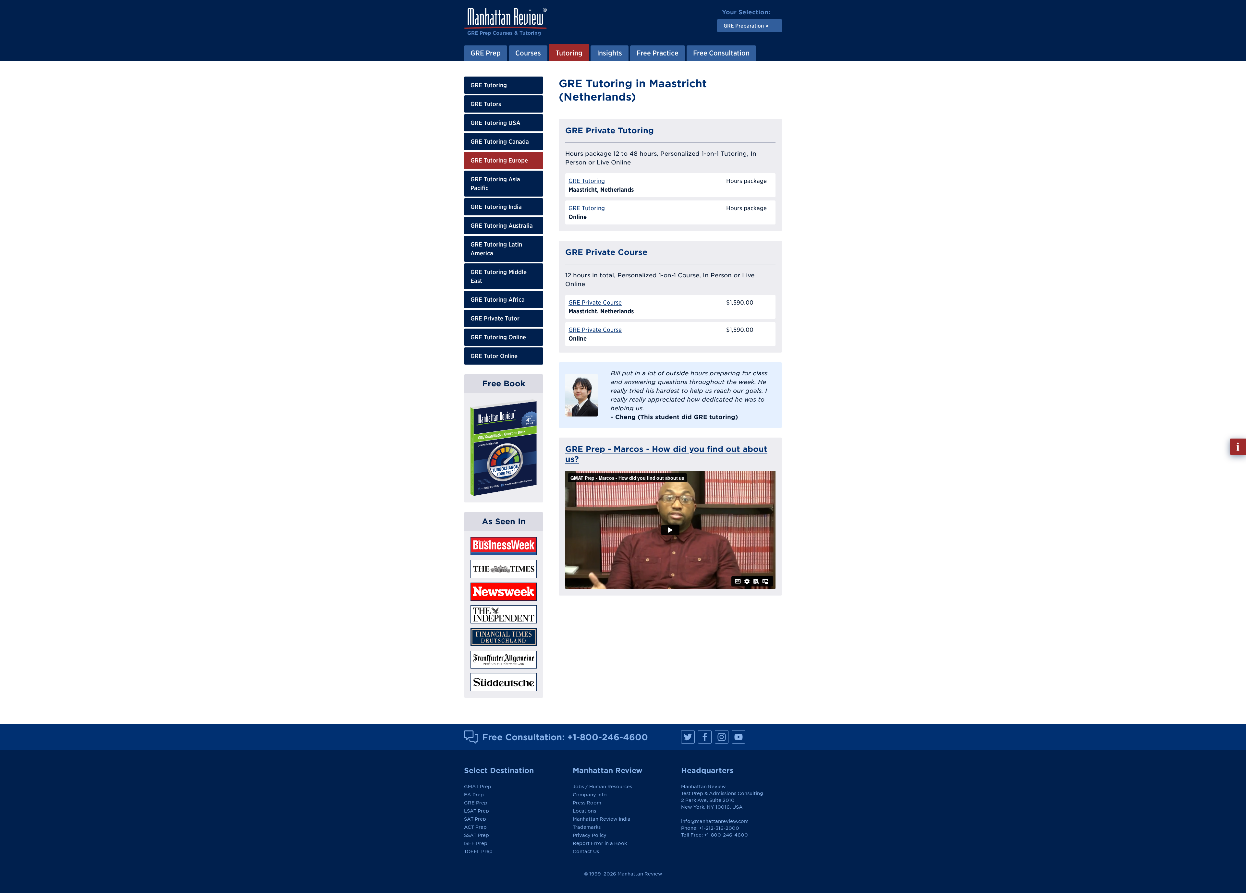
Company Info (590, 794)
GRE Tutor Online (494, 356)
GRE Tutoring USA (495, 122)
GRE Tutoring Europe (499, 160)
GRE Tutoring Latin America (496, 249)
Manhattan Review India (601, 819)
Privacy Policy (589, 835)
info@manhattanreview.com (715, 821)
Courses (528, 53)
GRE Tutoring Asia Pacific (495, 183)
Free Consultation (721, 53)
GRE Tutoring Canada (499, 141)
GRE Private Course (595, 302)
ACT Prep (475, 827)
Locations (584, 811)
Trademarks (587, 827)
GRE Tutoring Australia (501, 225)
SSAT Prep (476, 835)
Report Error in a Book (600, 843)
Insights (609, 53)
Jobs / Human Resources (602, 786)
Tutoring (569, 53)
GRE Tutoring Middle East (498, 276)
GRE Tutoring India (496, 206)
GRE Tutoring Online (498, 337)
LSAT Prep (476, 811)
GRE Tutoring (488, 85)
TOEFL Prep (478, 851)
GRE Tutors (485, 104)
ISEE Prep (475, 843)
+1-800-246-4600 (607, 737)
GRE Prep (485, 53)
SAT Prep (475, 819)
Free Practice (657, 53)
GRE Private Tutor (494, 318)
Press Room (587, 802)
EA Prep (474, 794)
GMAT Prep (477, 786)
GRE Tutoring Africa (497, 299)
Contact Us (586, 851)
